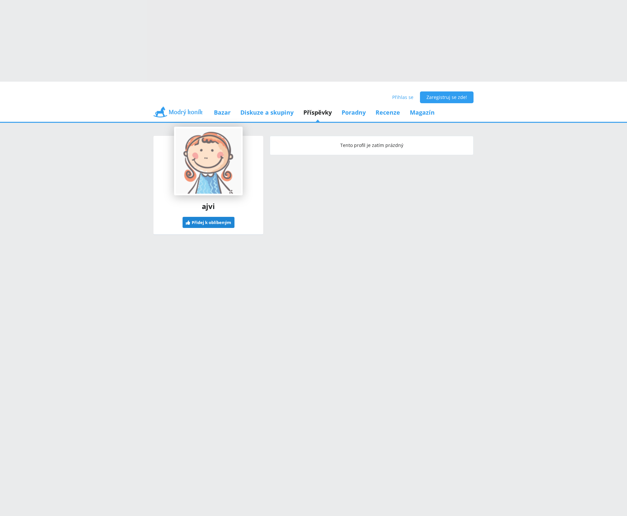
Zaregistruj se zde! (446, 97)
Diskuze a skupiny (267, 112)
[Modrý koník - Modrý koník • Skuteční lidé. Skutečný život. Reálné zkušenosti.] (177, 114)
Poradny (354, 112)
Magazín (422, 112)
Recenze (388, 112)
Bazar (222, 112)
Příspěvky (317, 112)
